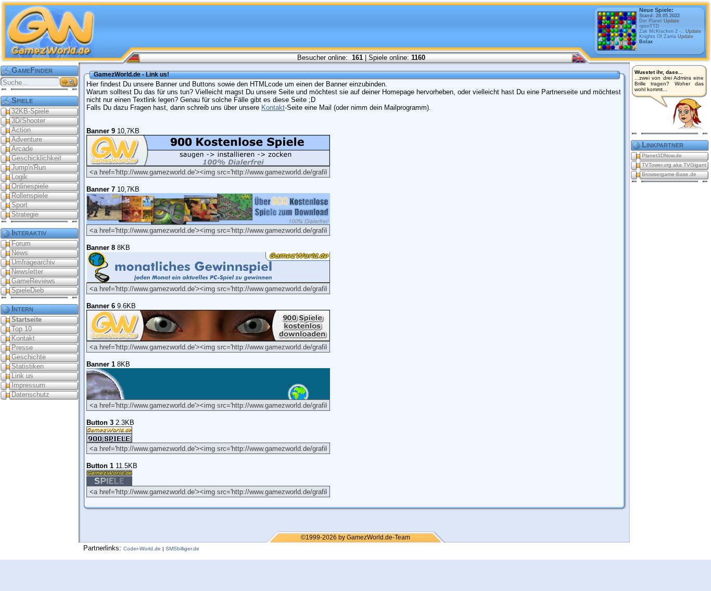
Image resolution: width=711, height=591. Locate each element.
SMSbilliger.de (182, 548)
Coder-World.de (142, 548)
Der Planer (659, 20)
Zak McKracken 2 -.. (670, 31)
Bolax (646, 41)
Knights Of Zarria (666, 36)
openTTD (649, 26)
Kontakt (273, 107)
